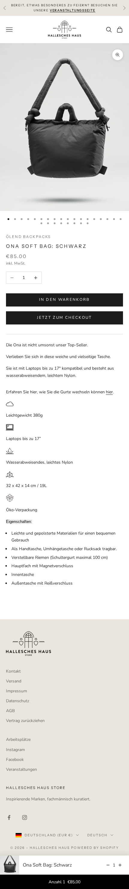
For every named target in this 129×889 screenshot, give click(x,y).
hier (109, 392)
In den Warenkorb (64, 299)
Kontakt (13, 671)
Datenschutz (17, 701)
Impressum (16, 691)
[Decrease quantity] (108, 865)
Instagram (15, 750)
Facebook (15, 759)
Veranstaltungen (21, 769)
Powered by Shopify (95, 848)
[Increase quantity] (120, 865)
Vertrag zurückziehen (25, 720)
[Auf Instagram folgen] (25, 817)
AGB (10, 711)
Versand (13, 681)
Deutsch (97, 835)
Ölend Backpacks (28, 236)
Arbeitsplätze (18, 739)
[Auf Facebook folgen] (9, 817)
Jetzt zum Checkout (64, 317)
